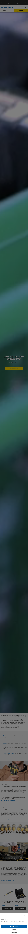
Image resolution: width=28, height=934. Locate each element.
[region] (14, 923)
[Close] (24, 915)
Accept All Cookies (14, 926)
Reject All (14, 929)
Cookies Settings (14, 932)
